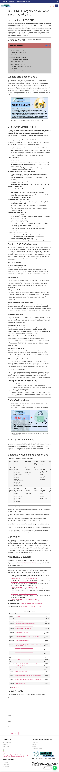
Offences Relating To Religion (22, 667)
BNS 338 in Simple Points (18, 55)
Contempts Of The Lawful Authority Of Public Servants (27, 655)
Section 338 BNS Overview (18, 57)
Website (10, 726)
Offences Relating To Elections (22, 640)
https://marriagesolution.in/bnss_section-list (33, 606)
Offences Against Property (21, 671)
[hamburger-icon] (52, 6)
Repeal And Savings (20, 683)
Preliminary (18, 616)
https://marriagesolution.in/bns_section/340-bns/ (24, 582)
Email (10, 721)
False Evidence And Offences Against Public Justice (27, 659)
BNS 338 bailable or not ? (18, 64)
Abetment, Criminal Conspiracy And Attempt (25, 623)
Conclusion (14, 68)
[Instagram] (57, 2)
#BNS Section (16, 687)
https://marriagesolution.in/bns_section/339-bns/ (24, 578)
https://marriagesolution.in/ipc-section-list (30, 601)
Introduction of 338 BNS (17, 50)
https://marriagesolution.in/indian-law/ (31, 603)
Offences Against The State (21, 632)
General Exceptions (19, 621)
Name (10, 715)
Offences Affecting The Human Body (23, 628)
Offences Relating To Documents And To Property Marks (28, 675)
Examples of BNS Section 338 (21, 59)
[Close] (47, 45)
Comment (11, 697)
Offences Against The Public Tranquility (24, 648)
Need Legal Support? (17, 71)
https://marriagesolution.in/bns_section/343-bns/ (24, 599)
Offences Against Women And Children (24, 626)
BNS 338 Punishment (17, 62)
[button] (56, 6)
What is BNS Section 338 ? (18, 52)
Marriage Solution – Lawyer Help (27, 562)
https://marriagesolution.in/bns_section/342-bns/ (24, 594)
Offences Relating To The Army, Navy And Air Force (27, 636)
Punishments (18, 618)
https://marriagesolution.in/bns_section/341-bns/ (24, 587)
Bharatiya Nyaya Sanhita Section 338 (21, 66)
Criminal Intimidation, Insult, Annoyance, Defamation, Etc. (28, 679)
